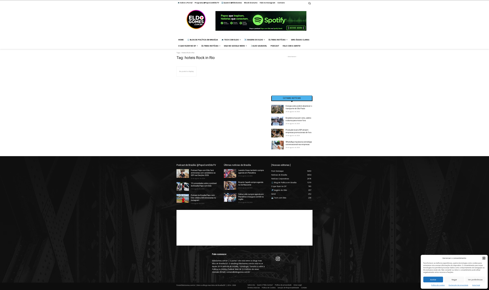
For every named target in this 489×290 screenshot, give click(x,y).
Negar (454, 279)
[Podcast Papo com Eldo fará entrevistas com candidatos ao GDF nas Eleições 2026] (182, 173)
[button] (484, 258)
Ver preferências (475, 279)
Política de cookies (438, 285)
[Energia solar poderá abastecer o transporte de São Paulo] (277, 109)
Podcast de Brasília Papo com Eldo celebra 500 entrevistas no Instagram (203, 197)
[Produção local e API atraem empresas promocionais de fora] (277, 133)
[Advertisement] (292, 74)
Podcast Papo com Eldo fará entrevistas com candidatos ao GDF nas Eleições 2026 (203, 172)
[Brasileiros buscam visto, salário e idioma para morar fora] (277, 121)
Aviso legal (476, 285)
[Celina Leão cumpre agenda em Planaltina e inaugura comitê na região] (230, 197)
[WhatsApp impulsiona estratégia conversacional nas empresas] (277, 145)
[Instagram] (277, 259)
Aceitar (433, 279)
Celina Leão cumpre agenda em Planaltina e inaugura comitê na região (251, 196)
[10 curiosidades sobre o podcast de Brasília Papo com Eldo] (182, 186)
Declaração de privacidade (458, 285)
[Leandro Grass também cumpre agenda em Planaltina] (230, 173)
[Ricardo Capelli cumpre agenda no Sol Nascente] (230, 185)
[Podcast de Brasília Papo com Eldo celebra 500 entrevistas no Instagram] (182, 198)
